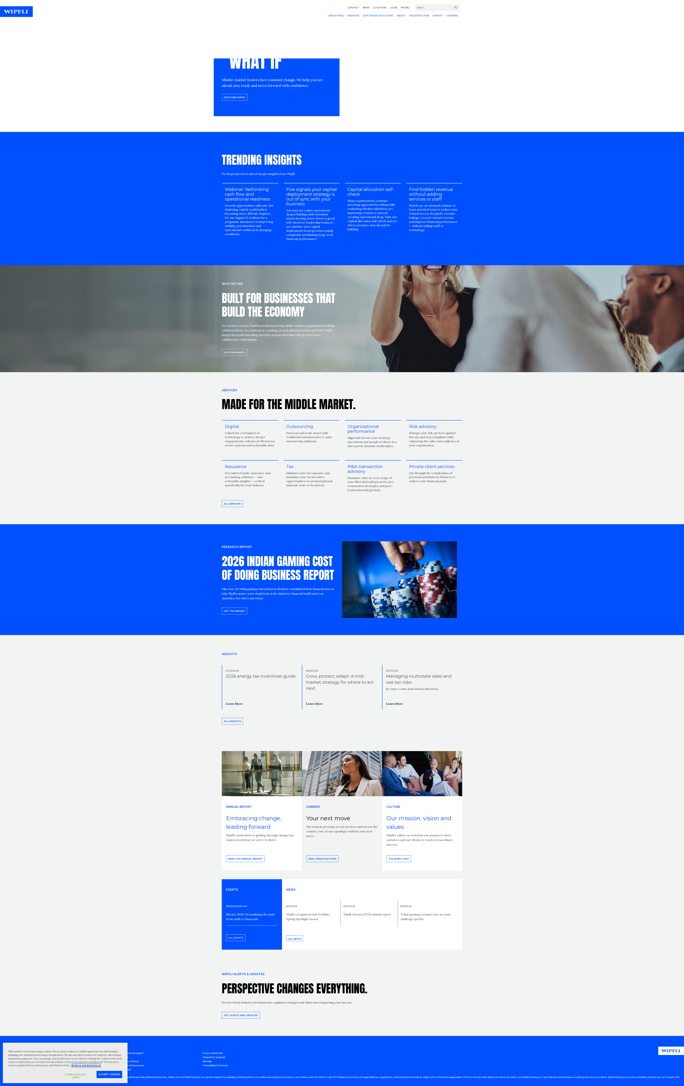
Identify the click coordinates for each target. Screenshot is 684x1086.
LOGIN (393, 7)
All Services (232, 503)
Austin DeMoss (416, 689)
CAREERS (452, 15)
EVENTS (438, 15)
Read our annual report (245, 858)
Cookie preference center (75, 1076)
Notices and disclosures (86, 1065)
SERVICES (353, 15)
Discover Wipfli (235, 97)
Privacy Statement (213, 1053)
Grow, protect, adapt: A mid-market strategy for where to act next (340, 682)
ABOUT (401, 15)
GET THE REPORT (234, 611)
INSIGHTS (229, 654)
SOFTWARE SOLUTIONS (378, 15)
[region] (65, 1063)
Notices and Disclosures (131, 1065)
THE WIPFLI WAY (398, 858)
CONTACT (353, 7)
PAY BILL (405, 7)
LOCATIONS (380, 7)
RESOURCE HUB (419, 15)
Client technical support (131, 1053)
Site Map (207, 1061)
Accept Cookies (109, 1074)
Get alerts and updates (241, 1015)
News (291, 889)
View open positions (322, 858)
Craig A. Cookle (398, 689)
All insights (232, 721)
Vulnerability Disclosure (215, 1065)
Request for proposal (214, 1057)
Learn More (234, 703)
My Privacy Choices (128, 1061)
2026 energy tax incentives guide (261, 676)
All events (235, 937)
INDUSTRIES (336, 15)
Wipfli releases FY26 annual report (367, 914)
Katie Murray (431, 689)
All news (294, 938)
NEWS (366, 7)
